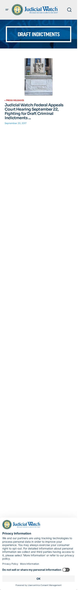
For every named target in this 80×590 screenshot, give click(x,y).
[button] (7, 9)
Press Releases (15, 100)
